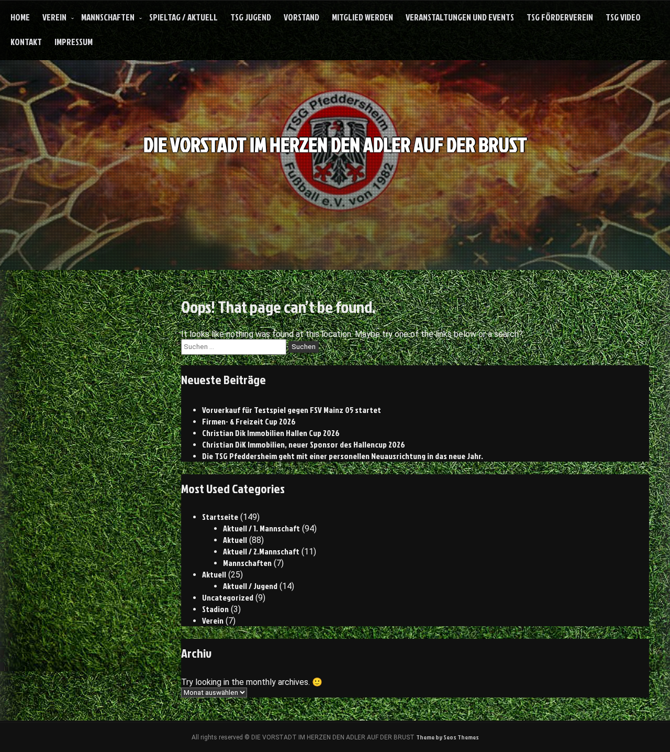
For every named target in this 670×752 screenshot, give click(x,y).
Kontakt (26, 42)
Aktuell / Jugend (250, 586)
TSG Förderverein (560, 17)
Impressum (73, 42)
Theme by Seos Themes (447, 737)
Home (20, 17)
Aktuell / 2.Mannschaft (261, 551)
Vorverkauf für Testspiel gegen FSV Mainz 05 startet (291, 410)
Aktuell (235, 540)
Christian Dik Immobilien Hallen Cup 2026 (271, 433)
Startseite (220, 516)
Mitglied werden (362, 17)
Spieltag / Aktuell (183, 17)
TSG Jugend (250, 17)
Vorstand (301, 17)
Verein (54, 17)
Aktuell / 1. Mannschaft (261, 528)
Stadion (215, 609)
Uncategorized (227, 597)
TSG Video (623, 17)
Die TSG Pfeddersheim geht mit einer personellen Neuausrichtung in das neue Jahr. (342, 456)
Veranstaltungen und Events (460, 17)
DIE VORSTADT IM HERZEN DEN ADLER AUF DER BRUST (335, 144)
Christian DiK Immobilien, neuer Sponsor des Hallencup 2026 (303, 444)
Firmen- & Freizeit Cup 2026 (249, 421)
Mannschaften (108, 17)
